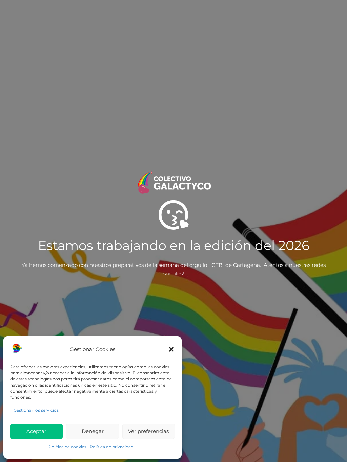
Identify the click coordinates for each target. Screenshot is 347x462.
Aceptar (36, 431)
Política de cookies (67, 446)
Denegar (93, 431)
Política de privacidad (112, 446)
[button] (171, 349)
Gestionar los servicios (36, 410)
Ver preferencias (148, 431)
